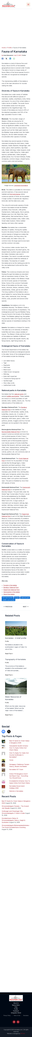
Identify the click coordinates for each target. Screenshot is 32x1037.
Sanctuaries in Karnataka (11, 592)
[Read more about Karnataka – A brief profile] (16, 628)
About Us (16, 1003)
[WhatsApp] (14, 59)
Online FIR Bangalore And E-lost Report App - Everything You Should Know (18, 776)
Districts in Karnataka (16, 791)
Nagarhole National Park (11, 590)
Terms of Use (17, 1015)
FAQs (16, 1007)
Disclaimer (26, 1015)
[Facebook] (2, 59)
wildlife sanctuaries (13, 396)
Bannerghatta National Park (11, 432)
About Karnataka (9, 594)
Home (11, 760)
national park (25, 598)
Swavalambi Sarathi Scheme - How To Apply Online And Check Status (19, 748)
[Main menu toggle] (28, 4)
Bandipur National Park (11, 587)
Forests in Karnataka (10, 585)
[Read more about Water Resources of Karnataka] (16, 686)
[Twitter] (18, 1021)
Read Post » (9, 653)
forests (17, 598)
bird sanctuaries (15, 194)
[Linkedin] (10, 59)
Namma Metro (16, 1005)
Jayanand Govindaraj (21, 185)
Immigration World (16, 1013)
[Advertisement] (16, 25)
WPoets (23, 1033)
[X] (6, 59)
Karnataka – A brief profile (15, 638)
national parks (18, 394)
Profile (24, 55)
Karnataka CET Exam (16, 769)
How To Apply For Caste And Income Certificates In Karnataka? (19, 755)
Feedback (16, 1011)
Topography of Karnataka (15, 659)
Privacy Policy (7, 1015)
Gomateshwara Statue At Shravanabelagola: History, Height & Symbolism (13, 820)
